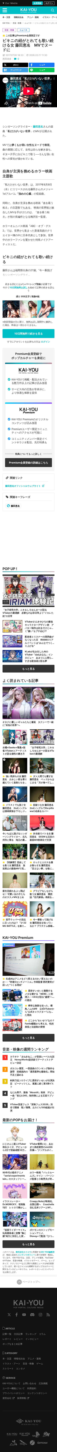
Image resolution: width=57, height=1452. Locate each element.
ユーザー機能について (14, 1388)
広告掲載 (43, 1383)
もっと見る (28, 668)
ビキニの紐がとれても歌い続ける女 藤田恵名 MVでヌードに (28, 45)
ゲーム (39, 1363)
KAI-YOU (6, 23)
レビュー (18, 1339)
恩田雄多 (7, 58)
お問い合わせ (29, 1383)
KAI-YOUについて (11, 1383)
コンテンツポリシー (26, 1255)
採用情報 (21, 1398)
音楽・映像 (17, 23)
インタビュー (32, 1339)
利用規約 (31, 1388)
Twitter (9, 1315)
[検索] (52, 10)
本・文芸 (7, 1358)
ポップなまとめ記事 (12, 1343)
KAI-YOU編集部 (47, 1252)
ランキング (30, 1334)
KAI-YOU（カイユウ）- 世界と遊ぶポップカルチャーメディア (28, 10)
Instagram (40, 1315)
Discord (32, 1315)
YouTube (24, 1315)
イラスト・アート (11, 1363)
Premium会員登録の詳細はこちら (28, 462)
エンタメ (20, 1368)
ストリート (8, 1368)
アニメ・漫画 (34, 1358)
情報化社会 (19, 1358)
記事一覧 (7, 1334)
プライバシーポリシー (14, 1393)
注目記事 (18, 1334)
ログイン (49, 3)
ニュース (28, 23)
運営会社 (7, 1398)
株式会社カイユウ (23, 1252)
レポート (7, 1339)
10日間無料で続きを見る (28, 333)
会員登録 (37, 3)
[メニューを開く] (5, 10)
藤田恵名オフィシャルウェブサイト (23, 485)
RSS (48, 1315)
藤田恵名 (38, 126)
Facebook (16, 1315)
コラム (42, 1334)
